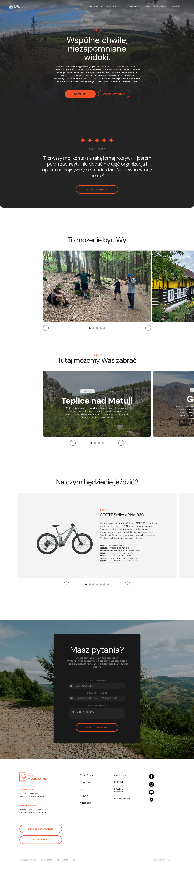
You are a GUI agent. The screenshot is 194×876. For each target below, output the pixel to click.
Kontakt (86, 803)
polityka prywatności (120, 790)
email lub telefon (97, 693)
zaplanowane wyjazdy (138, 6)
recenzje (118, 782)
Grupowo (86, 782)
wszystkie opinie (97, 189)
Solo (83, 789)
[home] (17, 7)
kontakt (176, 6)
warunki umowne (122, 798)
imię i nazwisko (97, 680)
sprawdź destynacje (114, 94)
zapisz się (80, 94)
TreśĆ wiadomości (97, 705)
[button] (96, 6)
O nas (84, 796)
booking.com (120, 775)
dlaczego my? (161, 6)
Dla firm (86, 775)
